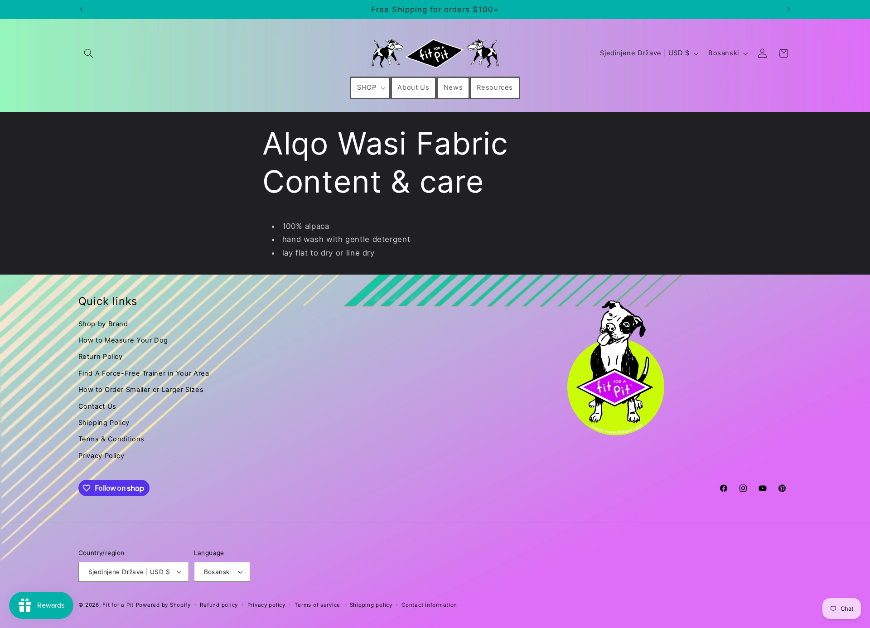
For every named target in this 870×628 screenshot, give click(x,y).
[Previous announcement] (81, 9)
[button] (88, 53)
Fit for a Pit (118, 605)
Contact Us (97, 406)
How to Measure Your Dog (123, 340)
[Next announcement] (789, 9)
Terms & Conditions (111, 439)
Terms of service (317, 605)
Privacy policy (266, 605)
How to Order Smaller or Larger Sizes (141, 390)
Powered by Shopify (163, 605)
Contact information (429, 605)
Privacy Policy (101, 456)
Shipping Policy (104, 423)
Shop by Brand (103, 324)
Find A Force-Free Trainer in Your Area (143, 373)
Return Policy (100, 357)
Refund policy (219, 605)
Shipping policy (371, 605)
